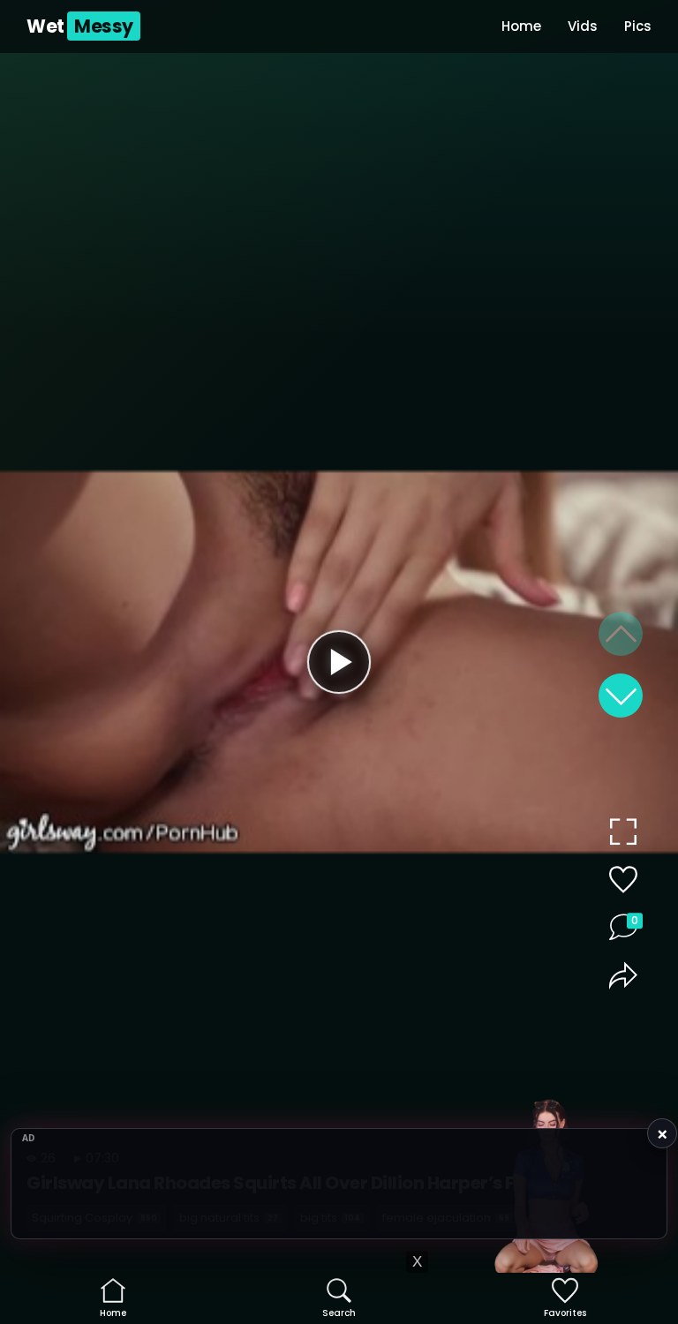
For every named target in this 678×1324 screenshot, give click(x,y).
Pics (638, 26)
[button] (621, 695)
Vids (583, 26)
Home (521, 26)
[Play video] (339, 662)
